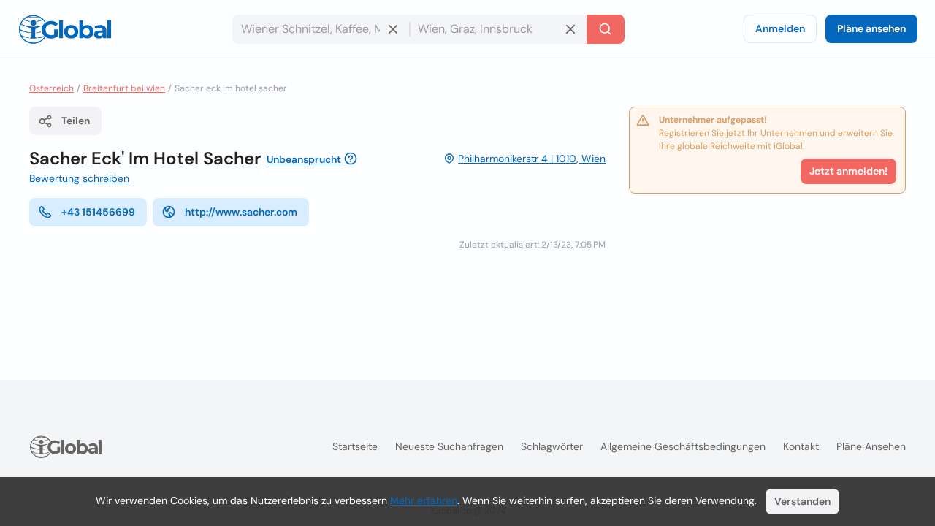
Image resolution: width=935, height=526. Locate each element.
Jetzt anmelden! (848, 171)
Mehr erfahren (423, 500)
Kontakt (801, 446)
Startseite (355, 446)
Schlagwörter (552, 446)
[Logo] (65, 29)
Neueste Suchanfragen (449, 446)
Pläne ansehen (871, 28)
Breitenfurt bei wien (124, 88)
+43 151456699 (98, 211)
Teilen (75, 120)
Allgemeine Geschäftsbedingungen (683, 446)
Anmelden (780, 28)
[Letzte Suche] (606, 29)
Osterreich (51, 88)
